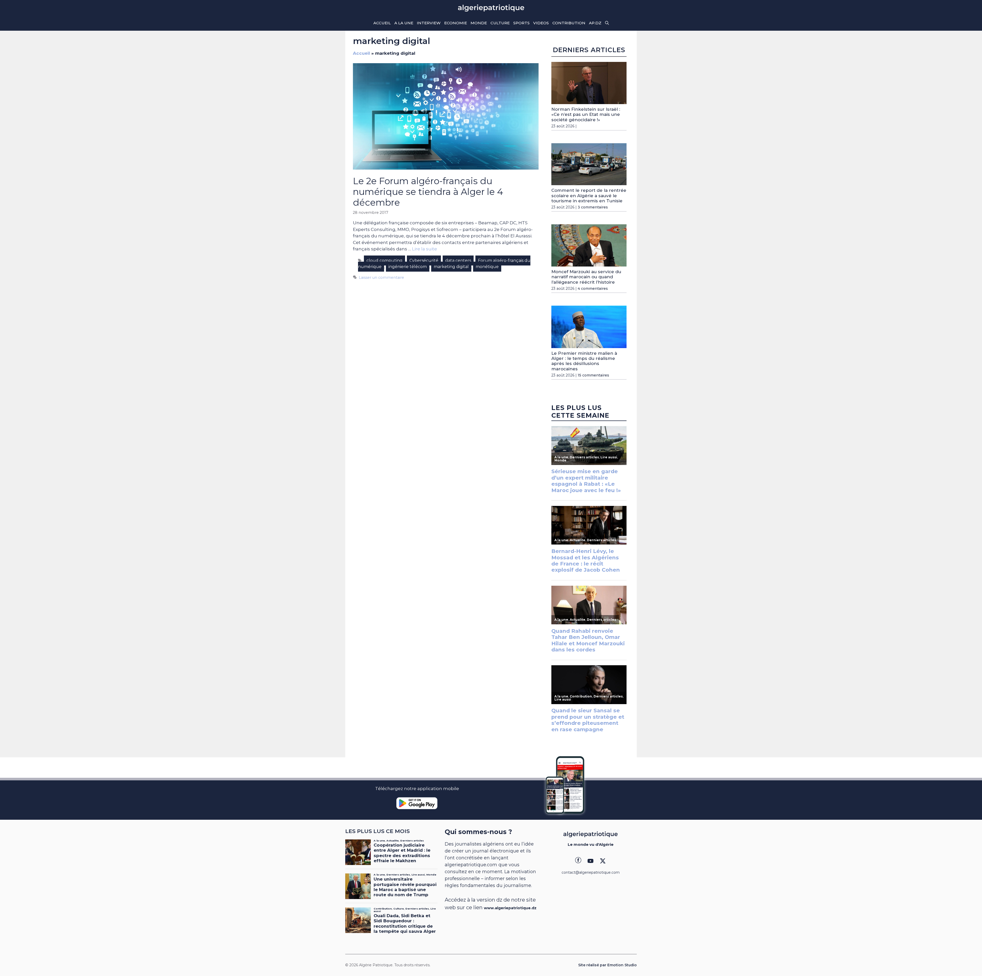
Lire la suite (424, 248)
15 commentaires (593, 375)
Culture (500, 22)
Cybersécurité (423, 260)
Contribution (568, 22)
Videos (541, 22)
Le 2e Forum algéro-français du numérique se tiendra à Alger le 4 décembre (428, 191)
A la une (403, 22)
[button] (607, 23)
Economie (455, 22)
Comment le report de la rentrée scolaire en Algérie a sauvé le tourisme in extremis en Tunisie (588, 195)
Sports (521, 22)
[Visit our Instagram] (590, 861)
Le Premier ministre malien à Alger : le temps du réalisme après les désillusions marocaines (584, 361)
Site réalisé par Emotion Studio (607, 965)
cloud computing (384, 260)
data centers (458, 260)
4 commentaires (593, 288)
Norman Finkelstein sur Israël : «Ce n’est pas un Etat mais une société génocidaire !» (585, 114)
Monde (479, 22)
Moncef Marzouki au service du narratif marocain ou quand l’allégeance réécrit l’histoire (586, 277)
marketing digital (451, 266)
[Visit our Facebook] (578, 861)
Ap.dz (595, 22)
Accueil (382, 22)
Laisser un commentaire (381, 277)
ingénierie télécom (407, 266)
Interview (429, 22)
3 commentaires (593, 207)
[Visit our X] (603, 861)
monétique (487, 266)
